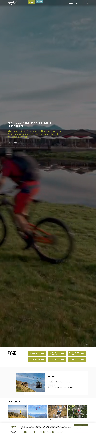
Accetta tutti (81, 425)
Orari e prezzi (70, 3)
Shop (77, 3)
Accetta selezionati (81, 428)
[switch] (35, 432)
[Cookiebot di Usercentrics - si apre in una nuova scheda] (13, 432)
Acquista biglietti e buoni (15, 142)
